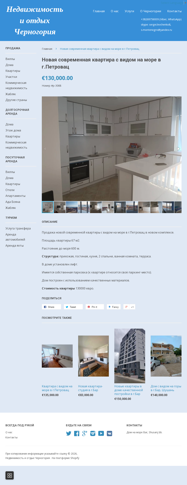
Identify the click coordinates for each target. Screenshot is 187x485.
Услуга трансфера (18, 228)
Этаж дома (13, 130)
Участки (11, 77)
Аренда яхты (14, 246)
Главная (99, 11)
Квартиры (12, 71)
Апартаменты (15, 196)
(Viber (163, 19)
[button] (178, 149)
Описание (50, 221)
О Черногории (150, 11)
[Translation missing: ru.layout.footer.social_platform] (68, 434)
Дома (9, 65)
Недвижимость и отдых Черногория (34, 20)
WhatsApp (174, 19)
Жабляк (10, 94)
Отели (9, 190)
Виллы (10, 59)
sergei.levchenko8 (159, 24)
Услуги (129, 11)
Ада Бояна (12, 202)
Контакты (174, 11)
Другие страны (16, 100)
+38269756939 (150, 19)
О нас (115, 11)
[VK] (109, 435)
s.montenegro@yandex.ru (156, 30)
